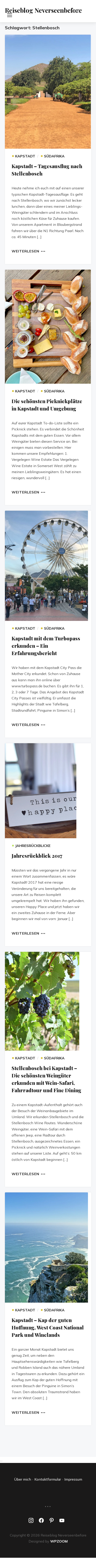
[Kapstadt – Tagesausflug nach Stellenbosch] (48, 92)
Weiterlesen (25, 251)
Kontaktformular (47, 1479)
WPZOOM (59, 1541)
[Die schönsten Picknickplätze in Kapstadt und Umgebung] (48, 327)
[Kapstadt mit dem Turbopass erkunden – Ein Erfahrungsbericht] (48, 566)
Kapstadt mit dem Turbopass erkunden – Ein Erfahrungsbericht (46, 645)
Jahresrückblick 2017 (37, 855)
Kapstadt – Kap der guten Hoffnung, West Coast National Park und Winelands (48, 1327)
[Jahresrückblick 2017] (48, 790)
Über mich (22, 1479)
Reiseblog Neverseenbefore (43, 10)
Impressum (73, 1479)
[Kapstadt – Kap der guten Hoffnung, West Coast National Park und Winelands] (48, 1247)
